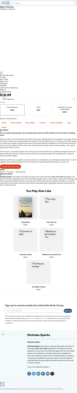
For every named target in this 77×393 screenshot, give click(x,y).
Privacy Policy (30, 389)
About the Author (6, 174)
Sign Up (68, 311)
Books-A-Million (30, 123)
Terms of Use (21, 389)
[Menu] (3, 3)
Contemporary (20, 172)
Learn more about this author (38, 367)
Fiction (2, 172)
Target (69, 123)
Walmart (4, 127)
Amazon (4, 123)
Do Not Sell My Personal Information (52, 389)
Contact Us (38, 389)
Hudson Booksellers (56, 123)
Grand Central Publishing (9, 88)
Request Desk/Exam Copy (10, 167)
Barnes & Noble (16, 123)
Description (4, 130)
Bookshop (43, 123)
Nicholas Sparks (8, 75)
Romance (10, 172)
